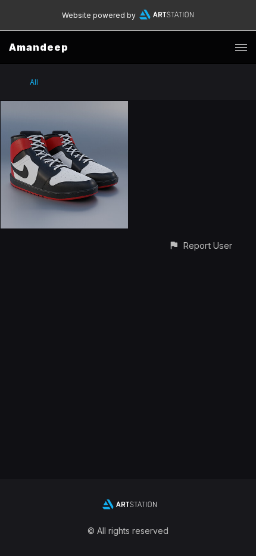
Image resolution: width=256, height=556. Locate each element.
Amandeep (38, 47)
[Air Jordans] (64, 108)
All (34, 82)
